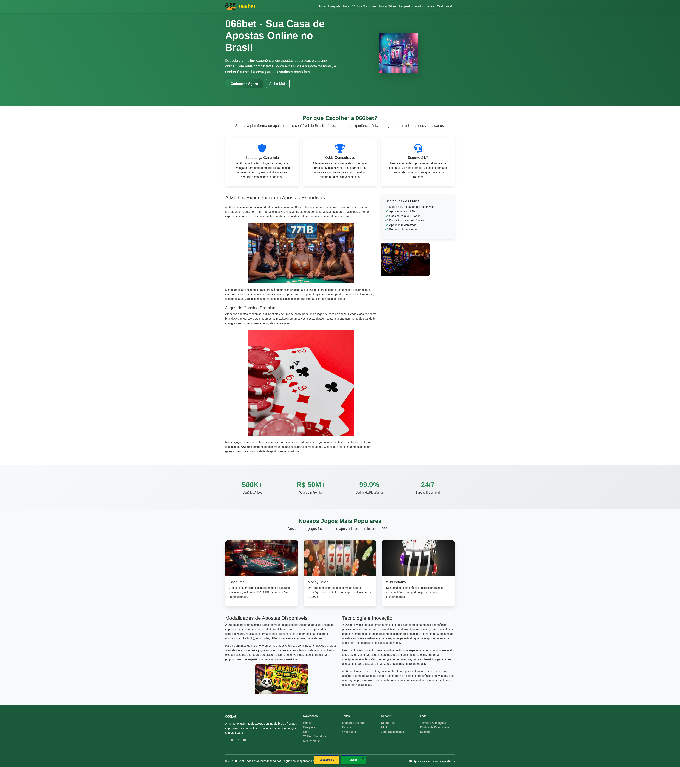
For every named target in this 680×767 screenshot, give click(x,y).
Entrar (353, 760)
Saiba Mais (278, 84)
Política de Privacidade (434, 727)
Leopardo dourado (411, 6)
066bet (246, 6)
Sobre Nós (388, 722)
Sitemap (425, 731)
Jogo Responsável (393, 731)
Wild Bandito (445, 6)
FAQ (384, 727)
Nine (346, 6)
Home (321, 6)
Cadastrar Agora (244, 84)
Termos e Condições (433, 722)
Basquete (334, 6)
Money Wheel (387, 6)
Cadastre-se (326, 760)
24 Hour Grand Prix (364, 6)
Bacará (429, 6)
